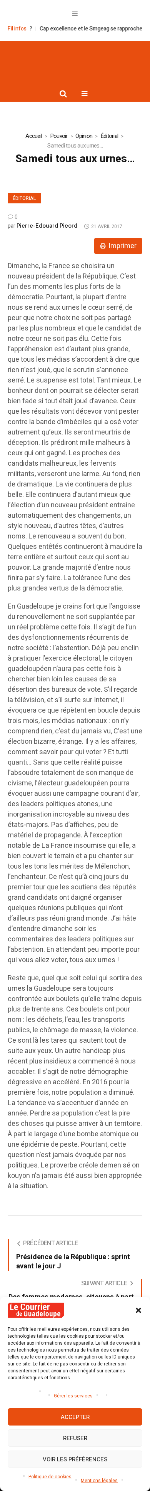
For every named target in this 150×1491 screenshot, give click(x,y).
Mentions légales (99, 1480)
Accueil (33, 136)
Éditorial (109, 136)
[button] (138, 1310)
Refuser (75, 1438)
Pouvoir (59, 136)
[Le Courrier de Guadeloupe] (75, 62)
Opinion (83, 136)
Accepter (75, 1417)
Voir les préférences (75, 1459)
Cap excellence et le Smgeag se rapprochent (84, 29)
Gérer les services (73, 1395)
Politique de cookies (50, 1476)
